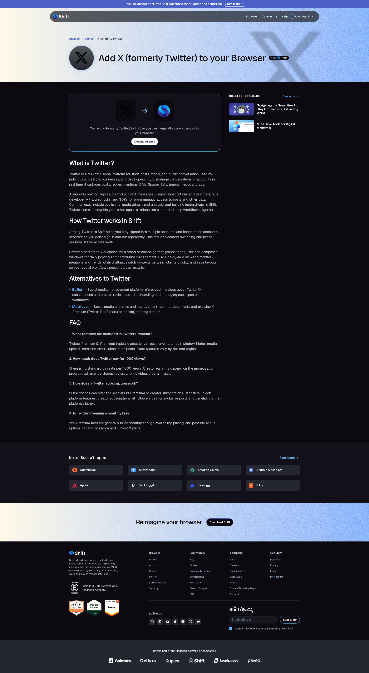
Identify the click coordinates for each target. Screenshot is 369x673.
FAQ (191, 594)
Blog (191, 559)
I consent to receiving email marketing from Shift (263, 628)
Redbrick (181, 651)
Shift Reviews (196, 576)
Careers (234, 565)
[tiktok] (175, 622)
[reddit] (198, 622)
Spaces (153, 571)
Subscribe (290, 619)
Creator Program (198, 588)
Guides (193, 565)
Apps (152, 565)
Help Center (196, 582)
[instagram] (152, 622)
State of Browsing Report (244, 588)
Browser (251, 16)
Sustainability (237, 571)
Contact (234, 594)
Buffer (77, 289)
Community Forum (199, 571)
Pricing (274, 565)
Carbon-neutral (157, 582)
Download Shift (304, 16)
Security (153, 588)
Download (275, 559)
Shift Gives (236, 576)
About (233, 559)
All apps (74, 38)
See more (289, 96)
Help (285, 16)
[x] (191, 622)
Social (88, 38)
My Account (276, 576)
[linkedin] (160, 622)
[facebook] (183, 622)
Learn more (232, 4)
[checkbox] (230, 628)
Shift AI (153, 576)
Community (269, 16)
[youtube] (168, 622)
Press (233, 582)
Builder (153, 559)
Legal (273, 571)
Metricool (80, 306)
